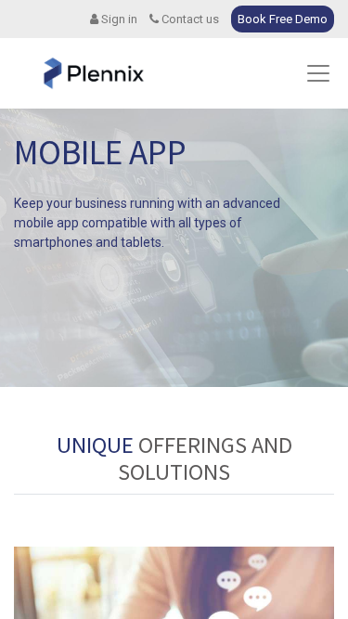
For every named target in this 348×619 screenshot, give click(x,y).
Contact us (189, 19)
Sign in (117, 19)
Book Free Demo (283, 19)
